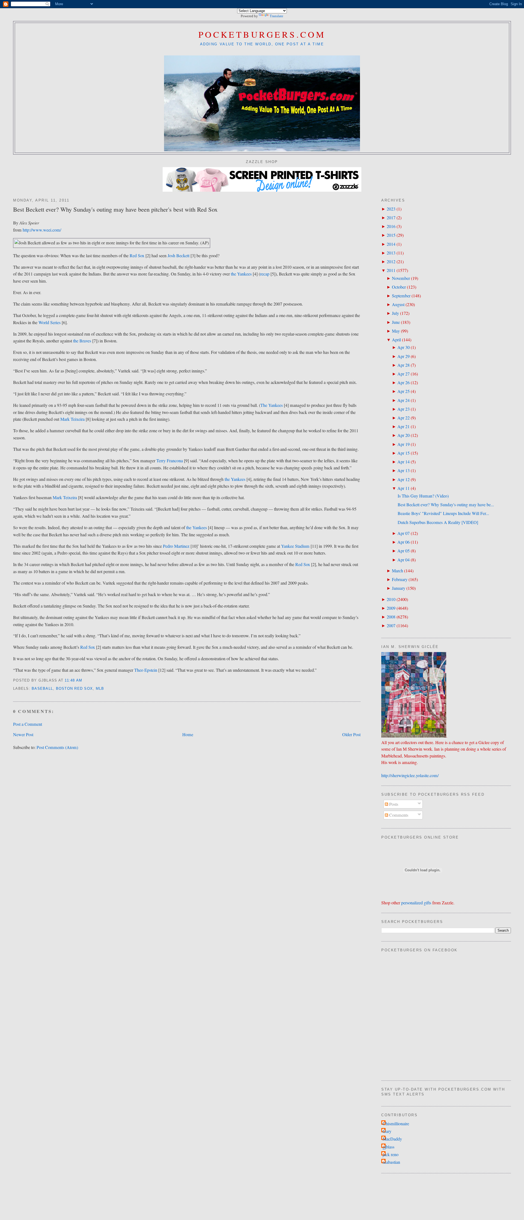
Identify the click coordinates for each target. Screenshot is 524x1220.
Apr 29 (403, 356)
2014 (391, 244)
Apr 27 (403, 374)
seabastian (391, 1162)
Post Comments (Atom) (57, 747)
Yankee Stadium (295, 546)
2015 (391, 235)
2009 (391, 608)
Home (187, 735)
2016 (391, 226)
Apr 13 (403, 470)
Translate (276, 16)
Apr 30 (403, 347)
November (401, 278)
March (397, 571)
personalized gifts (416, 903)
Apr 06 (403, 542)
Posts (393, 804)
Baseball (42, 689)
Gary (387, 1131)
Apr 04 (403, 560)
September (401, 296)
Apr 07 (403, 533)
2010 (391, 599)
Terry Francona (169, 461)
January (398, 588)
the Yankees (241, 274)
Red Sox (137, 256)
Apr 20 (403, 435)
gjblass (388, 1147)
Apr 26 (403, 383)
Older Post (351, 735)
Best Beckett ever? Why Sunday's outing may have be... (446, 505)
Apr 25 (403, 391)
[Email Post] (84, 680)
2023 (391, 209)
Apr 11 (403, 488)
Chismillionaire (396, 1124)
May (396, 331)
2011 (391, 270)
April (396, 340)
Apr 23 (403, 409)
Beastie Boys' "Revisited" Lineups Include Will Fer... (443, 513)
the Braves (82, 341)
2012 (391, 262)
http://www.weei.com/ (42, 230)
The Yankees (271, 405)
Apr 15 (403, 453)
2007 (391, 626)
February (399, 579)
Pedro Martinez (176, 546)
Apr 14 (403, 462)
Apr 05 (403, 551)
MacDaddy (392, 1139)
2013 (391, 253)
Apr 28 (403, 365)
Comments (398, 815)
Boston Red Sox (74, 689)
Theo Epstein (145, 670)
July (395, 313)
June (396, 322)
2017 (391, 218)
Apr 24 (403, 400)
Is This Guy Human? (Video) (423, 496)
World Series (49, 322)
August (398, 304)
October (399, 287)
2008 (391, 617)
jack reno (390, 1154)
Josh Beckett (178, 256)
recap (264, 274)
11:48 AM (73, 680)
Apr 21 (403, 427)
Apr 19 (403, 444)
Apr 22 (403, 418)
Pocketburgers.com (262, 34)
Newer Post (23, 735)
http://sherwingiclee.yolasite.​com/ (410, 775)
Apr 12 (403, 479)
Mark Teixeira (72, 419)
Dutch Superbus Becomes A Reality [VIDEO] (438, 522)
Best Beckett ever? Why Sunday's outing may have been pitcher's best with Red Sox (115, 209)
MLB (100, 689)
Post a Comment (27, 724)
